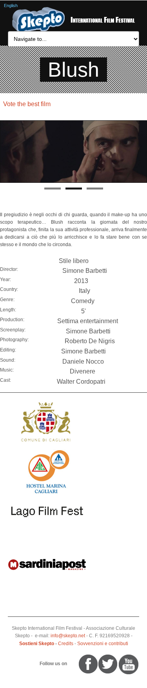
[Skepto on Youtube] (72, 663)
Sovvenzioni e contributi (102, 643)
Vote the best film (27, 104)
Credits (65, 643)
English (11, 5)
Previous (6, 152)
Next (141, 152)
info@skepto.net (68, 635)
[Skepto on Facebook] (88, 663)
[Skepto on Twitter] (75, 663)
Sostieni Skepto (36, 643)
